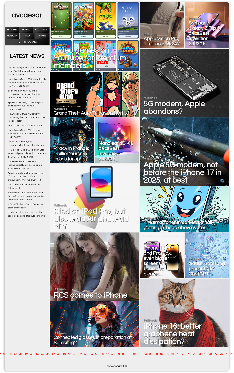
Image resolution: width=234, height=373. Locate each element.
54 (91, 354)
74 (199, 354)
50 (69, 354)
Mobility (12, 36)
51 (75, 354)
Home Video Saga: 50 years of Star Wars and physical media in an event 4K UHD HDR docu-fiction (27, 153)
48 (58, 354)
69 (172, 354)
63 (139, 354)
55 (96, 354)
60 (123, 354)
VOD (27, 36)
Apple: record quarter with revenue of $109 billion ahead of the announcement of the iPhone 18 (26, 176)
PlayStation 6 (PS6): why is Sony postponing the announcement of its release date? (26, 117)
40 (15, 354)
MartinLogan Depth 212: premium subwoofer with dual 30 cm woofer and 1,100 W (25, 133)
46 (47, 354)
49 (64, 354)
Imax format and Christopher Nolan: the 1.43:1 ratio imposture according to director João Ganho (26, 196)
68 (167, 354)
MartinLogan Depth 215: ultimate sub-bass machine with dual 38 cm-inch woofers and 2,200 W (27, 82)
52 (80, 354)
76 (210, 354)
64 (145, 354)
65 (150, 354)
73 (194, 354)
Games (42, 36)
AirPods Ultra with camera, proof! (25, 125)
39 (10, 354)
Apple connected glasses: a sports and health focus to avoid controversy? (25, 106)
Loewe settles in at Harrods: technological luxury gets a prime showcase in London (25, 165)
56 (102, 354)
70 (177, 354)
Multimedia (41, 29)
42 (26, 354)
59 (118, 354)
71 (183, 354)
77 (215, 354)
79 (226, 354)
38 (4, 354)
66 (156, 354)
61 (129, 354)
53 (85, 354)
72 (188, 354)
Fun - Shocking (27, 42)
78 (221, 354)
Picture (12, 29)
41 (20, 354)
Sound (26, 29)
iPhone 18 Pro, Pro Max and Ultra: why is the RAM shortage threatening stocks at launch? (27, 71)
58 (112, 354)
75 (204, 354)
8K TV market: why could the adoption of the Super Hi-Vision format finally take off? (24, 94)
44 (37, 354)
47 (53, 354)
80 (231, 354)
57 (107, 354)
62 (134, 354)
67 (161, 354)
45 (42, 354)
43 (31, 354)
